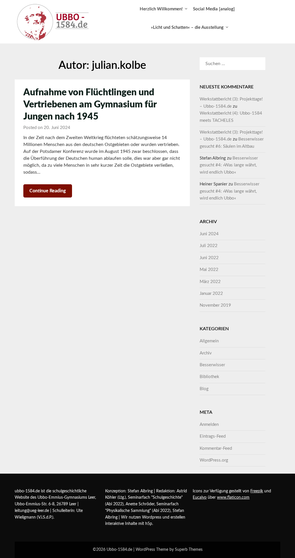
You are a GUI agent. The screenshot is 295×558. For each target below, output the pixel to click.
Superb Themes (189, 550)
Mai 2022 (209, 269)
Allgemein (209, 341)
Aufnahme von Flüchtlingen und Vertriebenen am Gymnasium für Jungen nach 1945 (89, 104)
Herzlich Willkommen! (161, 9)
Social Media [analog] (214, 9)
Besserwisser (212, 365)
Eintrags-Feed (213, 436)
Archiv (206, 353)
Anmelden (209, 424)
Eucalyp (200, 498)
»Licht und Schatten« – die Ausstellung (187, 27)
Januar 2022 (211, 293)
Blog (204, 389)
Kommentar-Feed (216, 448)
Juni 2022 (209, 258)
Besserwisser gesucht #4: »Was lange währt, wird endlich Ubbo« (229, 165)
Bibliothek (209, 377)
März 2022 (210, 282)
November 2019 (215, 305)
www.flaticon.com (233, 498)
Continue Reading (47, 191)
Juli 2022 (209, 246)
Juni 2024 (209, 234)
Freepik (256, 491)
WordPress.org (214, 460)
